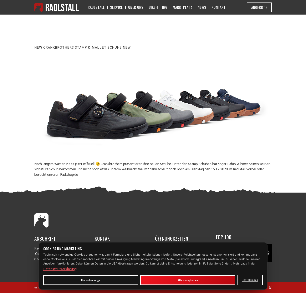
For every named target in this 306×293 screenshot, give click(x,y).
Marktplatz (182, 7)
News (202, 7)
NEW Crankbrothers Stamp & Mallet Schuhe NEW (82, 47)
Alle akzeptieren (188, 280)
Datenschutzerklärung (60, 268)
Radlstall (96, 7)
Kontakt (219, 7)
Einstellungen (250, 280)
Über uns (135, 7)
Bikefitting (158, 7)
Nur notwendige (90, 280)
